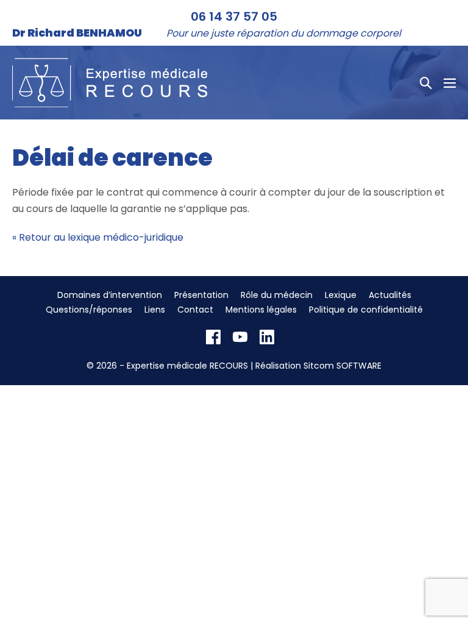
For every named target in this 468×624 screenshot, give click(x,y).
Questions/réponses (89, 309)
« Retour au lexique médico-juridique (97, 237)
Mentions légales (261, 309)
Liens (154, 309)
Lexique (340, 295)
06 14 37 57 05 (234, 16)
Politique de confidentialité (366, 309)
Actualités (390, 295)
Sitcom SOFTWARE (342, 366)
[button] (426, 83)
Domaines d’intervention (109, 295)
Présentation (201, 295)
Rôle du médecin (277, 295)
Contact (195, 309)
